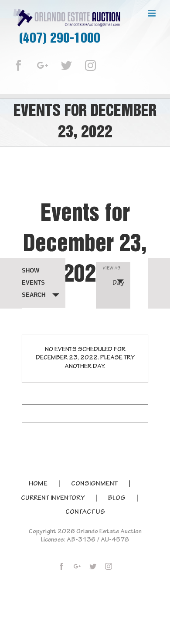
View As (111, 268)
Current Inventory (53, 498)
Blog (117, 498)
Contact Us (85, 512)
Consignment (94, 484)
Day (118, 283)
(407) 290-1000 (59, 39)
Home (38, 484)
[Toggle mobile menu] (152, 13)
